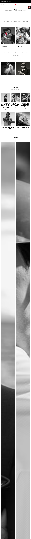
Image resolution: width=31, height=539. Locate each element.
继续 (27, 1)
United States (19, 1)
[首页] (15, 4)
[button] (29, 4)
